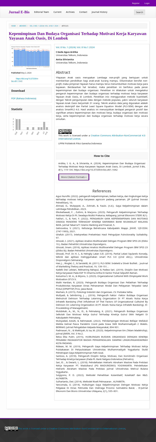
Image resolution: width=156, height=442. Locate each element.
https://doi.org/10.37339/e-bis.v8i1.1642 (25, 79)
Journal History (99, 11)
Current (57, 11)
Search (139, 12)
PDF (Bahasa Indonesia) (23, 98)
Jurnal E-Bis (19, 12)
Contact (83, 11)
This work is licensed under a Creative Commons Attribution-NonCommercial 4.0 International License (71, 428)
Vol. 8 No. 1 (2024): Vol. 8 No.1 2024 (44, 26)
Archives (70, 11)
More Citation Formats (73, 176)
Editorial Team (41, 11)
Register (136, 3)
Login (147, 3)
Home (13, 26)
